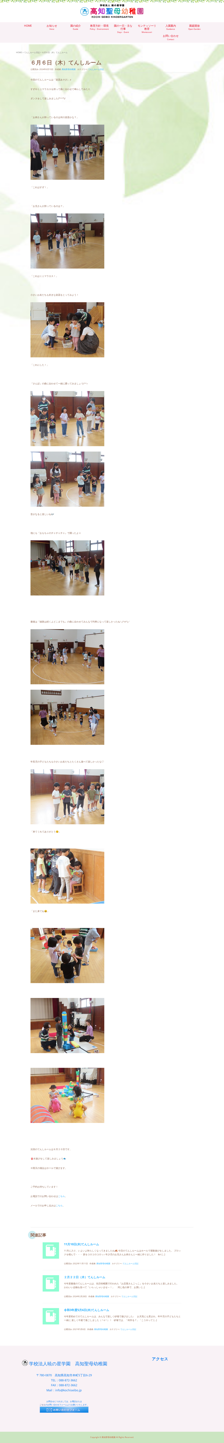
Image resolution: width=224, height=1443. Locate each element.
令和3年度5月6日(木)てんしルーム (86, 1310)
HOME (19, 52)
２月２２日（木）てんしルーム (84, 1277)
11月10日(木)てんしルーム (81, 1244)
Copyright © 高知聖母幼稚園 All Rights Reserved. (112, 1437)
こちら (61, 1196)
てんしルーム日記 (32, 52)
